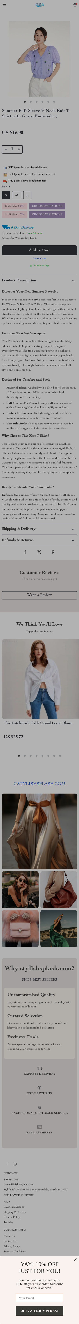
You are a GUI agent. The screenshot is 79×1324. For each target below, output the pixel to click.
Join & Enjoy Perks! (39, 1311)
